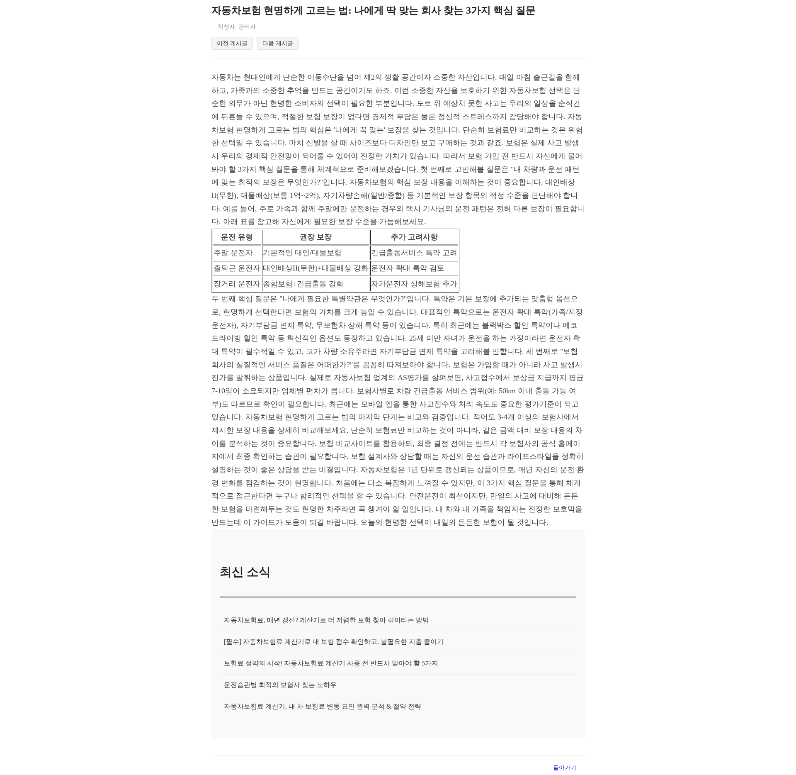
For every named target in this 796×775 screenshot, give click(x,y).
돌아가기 (564, 767)
